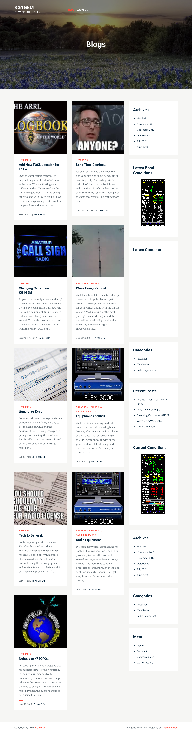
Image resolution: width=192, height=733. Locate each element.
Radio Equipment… (89, 540)
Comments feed (145, 656)
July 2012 (142, 141)
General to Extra (30, 412)
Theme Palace (170, 727)
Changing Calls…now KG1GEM (153, 415)
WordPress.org (145, 662)
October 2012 (144, 135)
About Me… (83, 10)
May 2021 (142, 118)
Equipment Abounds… (92, 416)
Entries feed (143, 651)
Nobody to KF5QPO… (34, 659)
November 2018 (145, 124)
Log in (140, 645)
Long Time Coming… (91, 165)
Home (71, 10)
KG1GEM (24, 7)
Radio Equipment (86, 411)
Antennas (82, 283)
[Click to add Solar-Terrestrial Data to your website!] (153, 204)
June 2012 (142, 146)
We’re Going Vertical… (92, 288)
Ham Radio (25, 160)
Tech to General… (31, 535)
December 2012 (145, 129)
